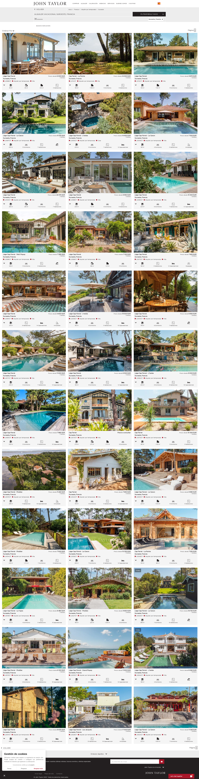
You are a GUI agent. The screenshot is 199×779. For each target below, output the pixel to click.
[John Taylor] (49, 3)
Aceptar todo (38, 768)
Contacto (59, 773)
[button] (4, 775)
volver (40, 9)
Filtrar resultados (149, 14)
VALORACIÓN (93, 3)
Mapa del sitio (49, 773)
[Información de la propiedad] (4, 85)
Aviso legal (38, 773)
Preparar (24, 768)
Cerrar (9, 768)
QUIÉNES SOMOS (121, 3)
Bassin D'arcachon (43, 25)
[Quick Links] (106, 754)
